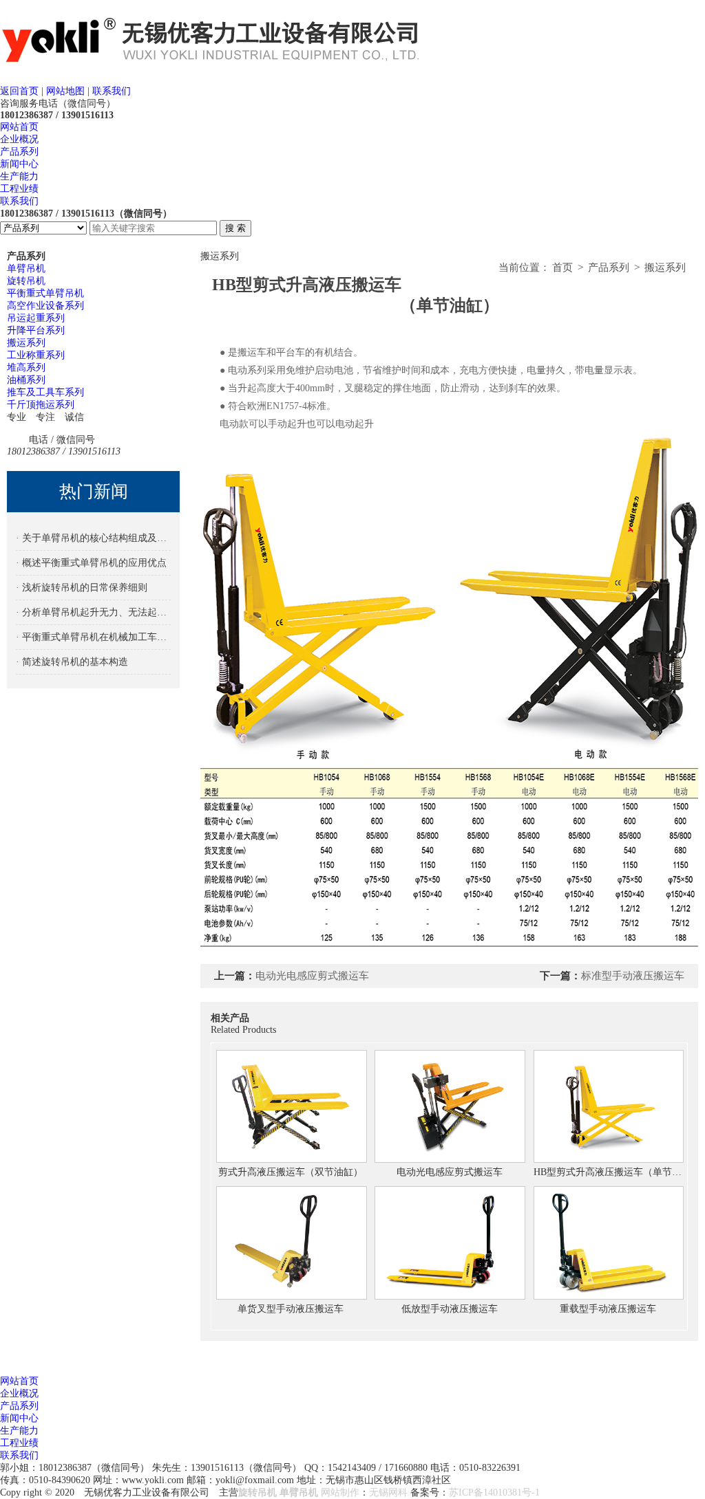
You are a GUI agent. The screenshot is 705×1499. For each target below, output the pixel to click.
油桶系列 (26, 380)
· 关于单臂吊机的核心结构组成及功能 (93, 538)
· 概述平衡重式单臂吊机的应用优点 (91, 563)
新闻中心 (19, 164)
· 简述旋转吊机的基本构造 (72, 662)
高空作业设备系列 (45, 305)
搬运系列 (26, 343)
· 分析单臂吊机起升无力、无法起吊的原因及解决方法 (93, 612)
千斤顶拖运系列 (40, 405)
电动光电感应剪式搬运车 (312, 975)
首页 (562, 267)
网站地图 (65, 91)
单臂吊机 (26, 268)
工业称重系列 (36, 355)
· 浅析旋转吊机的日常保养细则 (81, 587)
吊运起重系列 (36, 318)
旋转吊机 (26, 281)
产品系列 (19, 151)
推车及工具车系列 (45, 392)
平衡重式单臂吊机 (45, 293)
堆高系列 (26, 367)
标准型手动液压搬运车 (632, 975)
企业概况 (19, 139)
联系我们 (111, 91)
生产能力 (19, 176)
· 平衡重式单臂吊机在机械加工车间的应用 (93, 637)
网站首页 (19, 127)
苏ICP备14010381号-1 (494, 1492)
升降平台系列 (36, 330)
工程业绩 (19, 189)
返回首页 (19, 91)
